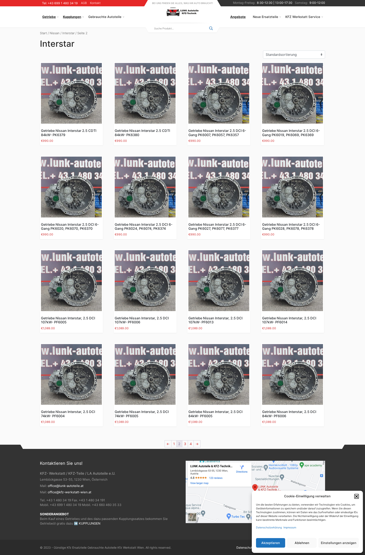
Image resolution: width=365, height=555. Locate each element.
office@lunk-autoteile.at (65, 486)
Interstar (68, 33)
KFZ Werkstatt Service (302, 17)
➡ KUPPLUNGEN (87, 523)
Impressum (289, 527)
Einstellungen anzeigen (338, 543)
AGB (84, 3)
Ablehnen (302, 543)
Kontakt (95, 3)
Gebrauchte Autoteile (104, 17)
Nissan (55, 33)
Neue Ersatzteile (265, 17)
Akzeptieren (270, 543)
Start (43, 33)
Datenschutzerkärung (269, 527)
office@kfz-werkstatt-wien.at (69, 492)
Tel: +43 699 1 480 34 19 (60, 3)
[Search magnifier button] (211, 28)
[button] (356, 496)
